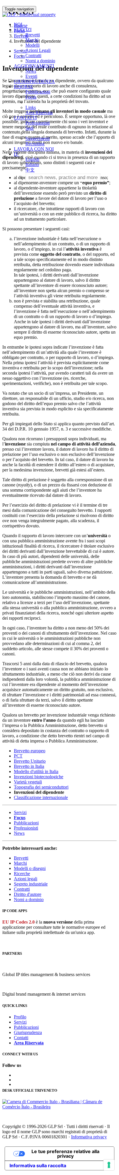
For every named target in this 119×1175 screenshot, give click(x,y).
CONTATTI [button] (25, 117)
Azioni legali (25, 878)
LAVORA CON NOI (34, 148)
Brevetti (32, 34)
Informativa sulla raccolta (38, 1165)
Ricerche (22, 873)
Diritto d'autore (27, 894)
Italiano (32, 164)
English (32, 159)
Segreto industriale (31, 883)
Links (30, 107)
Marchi (31, 39)
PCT (18, 755)
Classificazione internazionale (41, 797)
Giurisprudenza (28, 1032)
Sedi (29, 128)
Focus (30, 97)
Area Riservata (39, 112)
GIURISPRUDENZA (34, 81)
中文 (30, 170)
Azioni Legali (38, 50)
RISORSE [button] (23, 86)
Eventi (31, 76)
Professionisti (37, 123)
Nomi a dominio (40, 60)
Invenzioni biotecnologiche (38, 776)
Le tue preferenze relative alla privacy (65, 1153)
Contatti (21, 1037)
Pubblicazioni (37, 91)
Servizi (20, 812)
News (30, 71)
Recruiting (34, 143)
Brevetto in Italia (29, 766)
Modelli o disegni (30, 868)
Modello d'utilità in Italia (36, 771)
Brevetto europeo (29, 750)
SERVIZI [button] (22, 29)
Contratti (33, 55)
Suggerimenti (37, 138)
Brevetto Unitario (30, 761)
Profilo (20, 1016)
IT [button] (16, 154)
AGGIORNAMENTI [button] (34, 65)
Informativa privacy (89, 1136)
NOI (18, 24)
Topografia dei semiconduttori (41, 787)
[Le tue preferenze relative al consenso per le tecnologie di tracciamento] (108, 1164)
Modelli (32, 45)
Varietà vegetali (28, 781)
